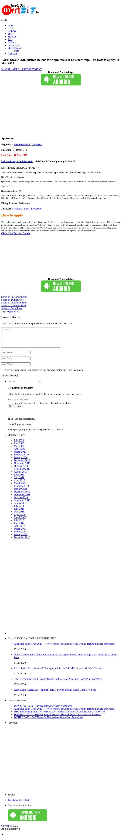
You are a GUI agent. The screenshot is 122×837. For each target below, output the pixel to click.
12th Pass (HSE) (22, 144)
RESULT (12, 53)
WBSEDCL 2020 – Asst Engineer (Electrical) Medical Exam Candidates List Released (57, 714)
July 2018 (19, 506)
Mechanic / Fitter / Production (27, 208)
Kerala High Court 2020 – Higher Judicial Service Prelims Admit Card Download (55, 689)
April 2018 (19, 514)
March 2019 (20, 483)
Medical (12, 36)
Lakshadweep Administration (17, 161)
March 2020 (20, 451)
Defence (12, 42)
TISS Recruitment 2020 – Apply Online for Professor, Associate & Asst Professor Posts (58, 679)
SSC (10, 33)
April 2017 (19, 526)
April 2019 (19, 480)
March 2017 (20, 528)
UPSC (11, 28)
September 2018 (22, 500)
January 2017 (20, 534)
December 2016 (22, 537)
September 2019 (22, 468)
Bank (10, 25)
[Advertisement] (61, 111)
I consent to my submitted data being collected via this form (41, 403)
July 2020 (19, 440)
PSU (10, 39)
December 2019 (22, 460)
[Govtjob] (21, 17)
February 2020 (21, 454)
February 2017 (21, 531)
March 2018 (20, 517)
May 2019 (19, 477)
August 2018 (20, 503)
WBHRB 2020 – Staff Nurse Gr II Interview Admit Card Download (48, 717)
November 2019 (22, 463)
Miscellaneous (15, 48)
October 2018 (21, 497)
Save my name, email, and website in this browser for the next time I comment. (44, 370)
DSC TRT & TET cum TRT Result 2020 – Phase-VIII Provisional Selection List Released (59, 711)
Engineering (14, 45)
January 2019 (20, 488)
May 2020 (19, 446)
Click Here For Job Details (15, 233)
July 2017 (19, 520)
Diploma (37, 144)
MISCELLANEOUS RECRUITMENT (21, 69)
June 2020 (19, 443)
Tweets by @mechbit (18, 800)
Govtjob (5, 825)
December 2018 (22, 491)
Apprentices (13, 311)
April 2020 (19, 448)
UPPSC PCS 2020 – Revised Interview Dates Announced (43, 706)
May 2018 (19, 511)
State (16, 50)
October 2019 (21, 466)
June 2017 (19, 523)
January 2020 (20, 457)
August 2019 (20, 471)
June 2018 (19, 508)
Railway (12, 30)
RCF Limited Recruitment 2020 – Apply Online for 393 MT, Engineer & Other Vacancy (58, 668)
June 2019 (19, 474)
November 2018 (22, 494)
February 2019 (21, 486)
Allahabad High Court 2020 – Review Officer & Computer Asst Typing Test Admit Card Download (64, 643)
